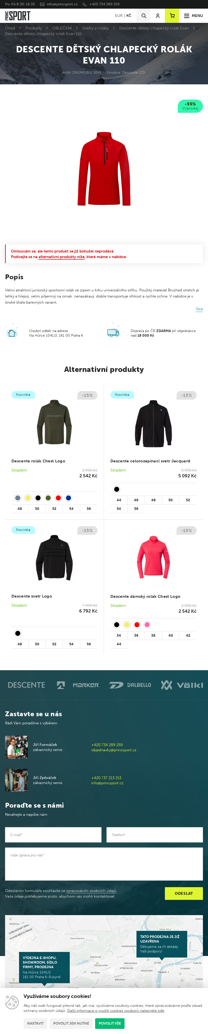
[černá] (38, 498)
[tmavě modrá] (68, 498)
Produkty (33, 28)
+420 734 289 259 (104, 4)
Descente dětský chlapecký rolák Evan (154, 28)
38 (153, 635)
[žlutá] (28, 498)
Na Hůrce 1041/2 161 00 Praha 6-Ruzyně (42, 967)
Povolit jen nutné (71, 1023)
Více (199, 309)
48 (20, 509)
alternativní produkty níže (61, 257)
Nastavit (35, 1023)
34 (119, 635)
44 (119, 500)
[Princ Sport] (17, 15)
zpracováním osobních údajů (91, 890)
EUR (119, 15)
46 (136, 500)
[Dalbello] (130, 685)
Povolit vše (110, 1023)
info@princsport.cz (62, 4)
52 (54, 509)
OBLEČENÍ (62, 28)
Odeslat (184, 893)
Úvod (10, 28)
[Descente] (26, 685)
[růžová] (147, 625)
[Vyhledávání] (143, 16)
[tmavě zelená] (48, 498)
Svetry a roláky (95, 28)
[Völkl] (182, 685)
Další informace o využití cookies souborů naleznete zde (115, 1010)
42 (188, 635)
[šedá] (18, 498)
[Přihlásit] (158, 16)
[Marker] (78, 685)
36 (136, 635)
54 (71, 509)
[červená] (58, 498)
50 (37, 509)
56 (89, 509)
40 (170, 635)
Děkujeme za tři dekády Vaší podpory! (160, 944)
